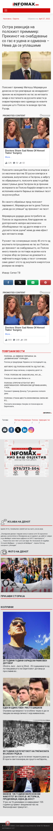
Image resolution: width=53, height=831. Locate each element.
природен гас (44, 420)
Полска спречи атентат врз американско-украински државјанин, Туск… (25, 385)
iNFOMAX (11, 826)
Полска (35, 420)
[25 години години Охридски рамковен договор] (26, 635)
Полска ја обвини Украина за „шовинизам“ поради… (20, 357)
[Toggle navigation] (6, 10)
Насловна (7, 19)
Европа (16, 19)
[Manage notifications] (7, 823)
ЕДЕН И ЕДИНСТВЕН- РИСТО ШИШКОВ (22, 708)
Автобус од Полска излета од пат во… (24, 366)
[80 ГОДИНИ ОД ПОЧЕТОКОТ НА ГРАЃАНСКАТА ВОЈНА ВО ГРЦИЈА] (26, 735)
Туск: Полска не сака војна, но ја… (23, 375)
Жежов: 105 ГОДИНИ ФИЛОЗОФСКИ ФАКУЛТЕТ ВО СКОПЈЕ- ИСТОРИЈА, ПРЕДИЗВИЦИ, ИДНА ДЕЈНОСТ (21, 796)
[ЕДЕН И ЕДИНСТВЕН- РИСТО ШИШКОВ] (26, 692)
